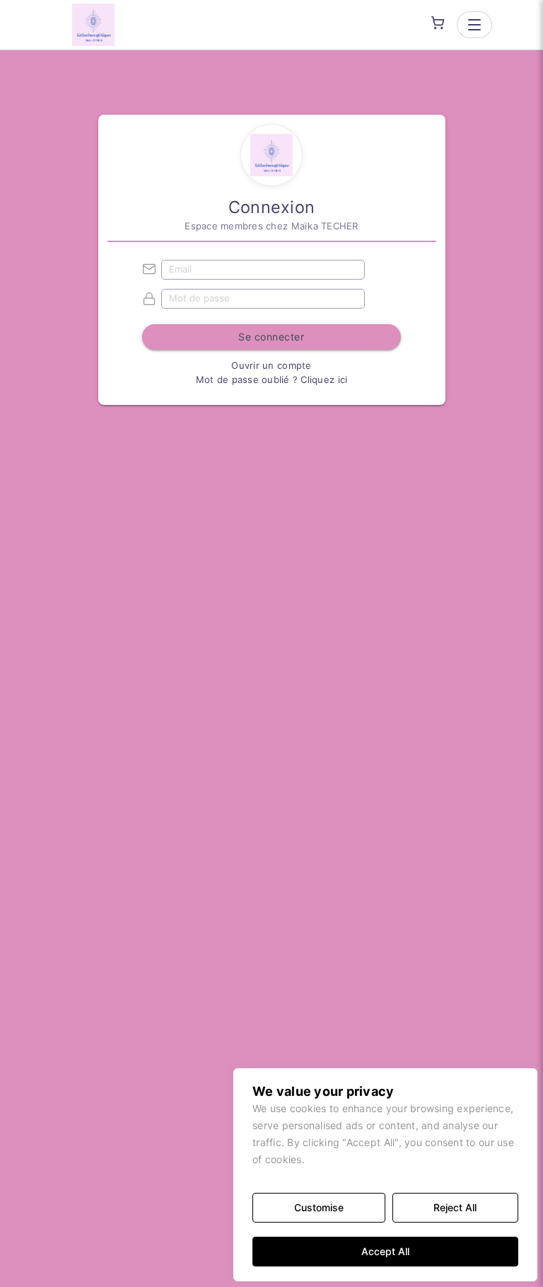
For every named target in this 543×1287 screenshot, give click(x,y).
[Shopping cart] (438, 23)
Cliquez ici (323, 379)
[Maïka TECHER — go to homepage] (93, 25)
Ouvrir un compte (271, 365)
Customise (319, 1207)
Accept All (385, 1251)
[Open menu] (474, 24)
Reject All (455, 1207)
